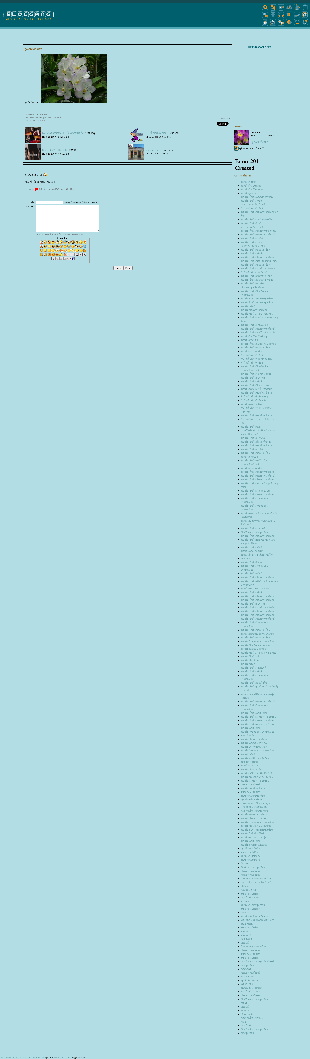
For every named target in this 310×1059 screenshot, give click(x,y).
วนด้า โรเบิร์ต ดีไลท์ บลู (254, 336)
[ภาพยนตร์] (281, 10)
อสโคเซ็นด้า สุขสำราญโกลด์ (256, 276)
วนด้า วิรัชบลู (248, 182)
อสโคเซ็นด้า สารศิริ (252, 238)
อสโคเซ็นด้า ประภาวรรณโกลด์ (258, 234)
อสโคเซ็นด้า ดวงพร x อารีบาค (257, 724)
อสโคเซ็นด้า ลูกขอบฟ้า (253, 528)
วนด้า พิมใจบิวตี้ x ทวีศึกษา (255, 588)
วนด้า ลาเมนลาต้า (251, 351)
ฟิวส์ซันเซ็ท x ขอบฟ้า (252, 1018)
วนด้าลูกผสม (248, 193)
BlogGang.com (62, 1057)
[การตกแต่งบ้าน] (289, 10)
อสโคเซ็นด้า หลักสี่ (251, 253)
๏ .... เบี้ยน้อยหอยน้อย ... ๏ (158, 133)
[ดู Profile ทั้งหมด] (260, 142)
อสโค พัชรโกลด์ (250, 660)
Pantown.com (39, 1057)
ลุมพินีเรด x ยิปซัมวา (251, 848)
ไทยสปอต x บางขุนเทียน (254, 807)
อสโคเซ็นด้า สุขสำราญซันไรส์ (257, 219)
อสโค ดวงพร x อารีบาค (254, 743)
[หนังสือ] (297, 17)
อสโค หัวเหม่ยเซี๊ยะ (252, 769)
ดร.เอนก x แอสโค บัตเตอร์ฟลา (257, 920)
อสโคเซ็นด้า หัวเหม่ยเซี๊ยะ (255, 249)
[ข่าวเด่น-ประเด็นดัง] (273, 10)
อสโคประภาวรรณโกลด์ (254, 747)
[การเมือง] (273, 17)
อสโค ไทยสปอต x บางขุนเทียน (257, 641)
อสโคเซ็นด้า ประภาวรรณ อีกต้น (258, 231)
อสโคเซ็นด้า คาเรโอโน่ (254, 682)
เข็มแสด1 (246, 935)
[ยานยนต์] (304, 10)
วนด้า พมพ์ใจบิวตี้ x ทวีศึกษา (256, 389)
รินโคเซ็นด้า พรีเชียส (252, 208)
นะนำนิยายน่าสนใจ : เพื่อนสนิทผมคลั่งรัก (64, 133)
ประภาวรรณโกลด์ (250, 784)
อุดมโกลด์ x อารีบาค (251, 799)
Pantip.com (6, 1057)
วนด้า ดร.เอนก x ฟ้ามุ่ (253, 837)
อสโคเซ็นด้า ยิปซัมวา (253, 377)
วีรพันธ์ (244, 863)
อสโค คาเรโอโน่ (250, 728)
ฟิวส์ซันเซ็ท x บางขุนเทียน (254, 532)
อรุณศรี (245, 942)
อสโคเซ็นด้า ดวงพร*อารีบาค (257, 197)
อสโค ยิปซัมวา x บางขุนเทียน (257, 298)
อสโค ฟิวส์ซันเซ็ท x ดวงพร (255, 645)
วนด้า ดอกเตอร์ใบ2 (252, 404)
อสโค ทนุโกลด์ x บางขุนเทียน (257, 313)
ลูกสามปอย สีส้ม (249, 762)
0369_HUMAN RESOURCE (56, 150)
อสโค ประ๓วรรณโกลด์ (253, 818)
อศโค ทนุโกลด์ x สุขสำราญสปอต (259, 652)
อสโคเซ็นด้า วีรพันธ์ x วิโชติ (256, 374)
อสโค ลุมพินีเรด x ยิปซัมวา (255, 758)
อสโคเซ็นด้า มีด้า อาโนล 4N (256, 441)
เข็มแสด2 (246, 931)
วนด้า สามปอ (249, 340)
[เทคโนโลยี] (297, 10)
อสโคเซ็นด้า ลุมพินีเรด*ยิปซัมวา (258, 268)
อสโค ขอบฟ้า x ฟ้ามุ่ (253, 788)
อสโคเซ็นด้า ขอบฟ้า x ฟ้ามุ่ (256, 392)
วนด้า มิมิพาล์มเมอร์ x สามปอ (257, 634)
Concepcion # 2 (152, 150)
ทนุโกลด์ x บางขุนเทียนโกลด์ (256, 882)
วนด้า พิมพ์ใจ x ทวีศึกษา (254, 916)
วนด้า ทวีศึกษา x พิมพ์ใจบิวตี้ (256, 773)
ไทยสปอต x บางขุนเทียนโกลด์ (256, 878)
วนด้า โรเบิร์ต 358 (251, 185)
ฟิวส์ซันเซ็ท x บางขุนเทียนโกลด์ (257, 961)
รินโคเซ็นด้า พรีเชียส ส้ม (253, 400)
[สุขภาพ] (289, 25)
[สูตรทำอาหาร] (265, 10)
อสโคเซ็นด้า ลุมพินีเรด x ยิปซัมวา (259, 344)
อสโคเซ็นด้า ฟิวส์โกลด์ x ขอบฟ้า (258, 332)
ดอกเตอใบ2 (247, 924)
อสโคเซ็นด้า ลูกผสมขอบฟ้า (256, 490)
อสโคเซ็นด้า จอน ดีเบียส (254, 325)
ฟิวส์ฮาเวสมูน (248, 976)
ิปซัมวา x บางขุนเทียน (253, 795)
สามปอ (245, 558)
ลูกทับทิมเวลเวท (249, 980)
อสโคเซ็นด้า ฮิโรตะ (252, 562)
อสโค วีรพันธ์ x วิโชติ (252, 833)
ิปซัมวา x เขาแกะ (250, 856)
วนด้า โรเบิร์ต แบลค (252, 189)
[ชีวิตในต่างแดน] (305, 25)
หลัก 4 (244, 1021)
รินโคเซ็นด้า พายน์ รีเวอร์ (254, 272)
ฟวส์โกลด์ (246, 969)
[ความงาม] (265, 17)
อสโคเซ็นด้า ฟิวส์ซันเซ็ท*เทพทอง (259, 261)
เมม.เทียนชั (248, 735)
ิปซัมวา (245, 1010)
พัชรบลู (245, 886)
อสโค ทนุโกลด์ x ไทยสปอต (256, 826)
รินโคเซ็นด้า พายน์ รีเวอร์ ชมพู (257, 359)
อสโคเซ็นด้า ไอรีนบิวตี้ (253, 667)
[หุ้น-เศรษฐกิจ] (273, 25)
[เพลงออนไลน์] (281, 17)
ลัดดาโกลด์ (247, 984)
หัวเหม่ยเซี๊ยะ (248, 1014)
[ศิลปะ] (304, 17)
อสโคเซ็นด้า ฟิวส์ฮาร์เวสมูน (256, 385)
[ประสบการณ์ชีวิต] (297, 25)
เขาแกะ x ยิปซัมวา (250, 792)
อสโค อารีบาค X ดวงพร (254, 844)
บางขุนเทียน (247, 965)
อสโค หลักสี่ (248, 306)
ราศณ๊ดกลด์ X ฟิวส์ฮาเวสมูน (255, 803)
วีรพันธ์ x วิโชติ (249, 890)
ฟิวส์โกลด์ (246, 1025)
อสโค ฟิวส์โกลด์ (250, 656)
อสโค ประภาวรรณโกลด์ (254, 310)
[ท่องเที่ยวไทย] (265, 25)
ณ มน (32, 189)
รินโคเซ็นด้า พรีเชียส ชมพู (254, 396)
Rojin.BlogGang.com (259, 47)
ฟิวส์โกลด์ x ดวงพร (251, 897)
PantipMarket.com (22, 1057)
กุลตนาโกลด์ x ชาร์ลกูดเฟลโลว (257, 554)
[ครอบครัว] (289, 17)
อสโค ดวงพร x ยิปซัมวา (254, 649)
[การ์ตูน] (281, 25)
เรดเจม (245, 901)
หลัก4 (244, 1003)
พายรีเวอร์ (246, 939)
